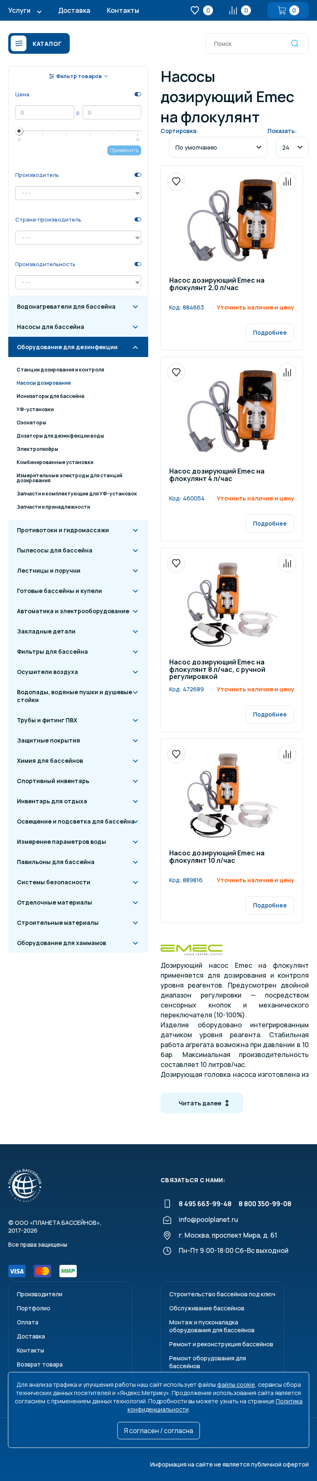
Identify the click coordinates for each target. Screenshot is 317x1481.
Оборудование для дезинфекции (67, 347)
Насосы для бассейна (50, 327)
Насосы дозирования (44, 382)
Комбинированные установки (55, 462)
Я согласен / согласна (158, 1430)
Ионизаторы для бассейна (50, 396)
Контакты (123, 10)
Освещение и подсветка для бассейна (76, 821)
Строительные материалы (58, 922)
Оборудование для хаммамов (61, 943)
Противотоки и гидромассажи (63, 530)
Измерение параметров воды (61, 841)
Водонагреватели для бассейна (66, 306)
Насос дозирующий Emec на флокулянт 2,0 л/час (217, 284)
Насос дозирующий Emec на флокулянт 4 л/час (217, 475)
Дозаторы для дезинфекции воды (60, 435)
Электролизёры (37, 448)
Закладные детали (46, 631)
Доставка (74, 10)
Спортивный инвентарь (53, 781)
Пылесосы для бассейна (54, 550)
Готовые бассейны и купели (59, 591)
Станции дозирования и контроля (60, 369)
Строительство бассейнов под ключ (222, 1294)
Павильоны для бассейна (56, 862)
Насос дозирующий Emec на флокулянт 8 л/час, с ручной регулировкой (217, 670)
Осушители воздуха (47, 672)
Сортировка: (179, 131)
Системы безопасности (53, 882)
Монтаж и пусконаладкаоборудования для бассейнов (212, 1326)
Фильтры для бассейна (52, 651)
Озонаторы (31, 422)
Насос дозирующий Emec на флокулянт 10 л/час (217, 857)
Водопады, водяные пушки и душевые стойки (74, 696)
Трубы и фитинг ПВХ (47, 720)
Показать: (282, 131)
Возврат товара (40, 1364)
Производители (39, 1294)
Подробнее (270, 332)
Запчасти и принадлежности (53, 506)
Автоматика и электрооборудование (73, 611)
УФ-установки (35, 409)
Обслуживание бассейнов (206, 1308)
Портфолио (33, 1308)
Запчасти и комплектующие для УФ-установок (77, 493)
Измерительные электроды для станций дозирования (69, 478)
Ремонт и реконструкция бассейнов (221, 1344)
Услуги (19, 10)
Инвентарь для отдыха (52, 801)
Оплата (27, 1322)
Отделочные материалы (54, 902)
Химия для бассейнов (50, 760)
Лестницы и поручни (48, 570)
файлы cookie (236, 1384)
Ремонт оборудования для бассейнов (207, 1362)
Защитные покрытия (48, 740)
